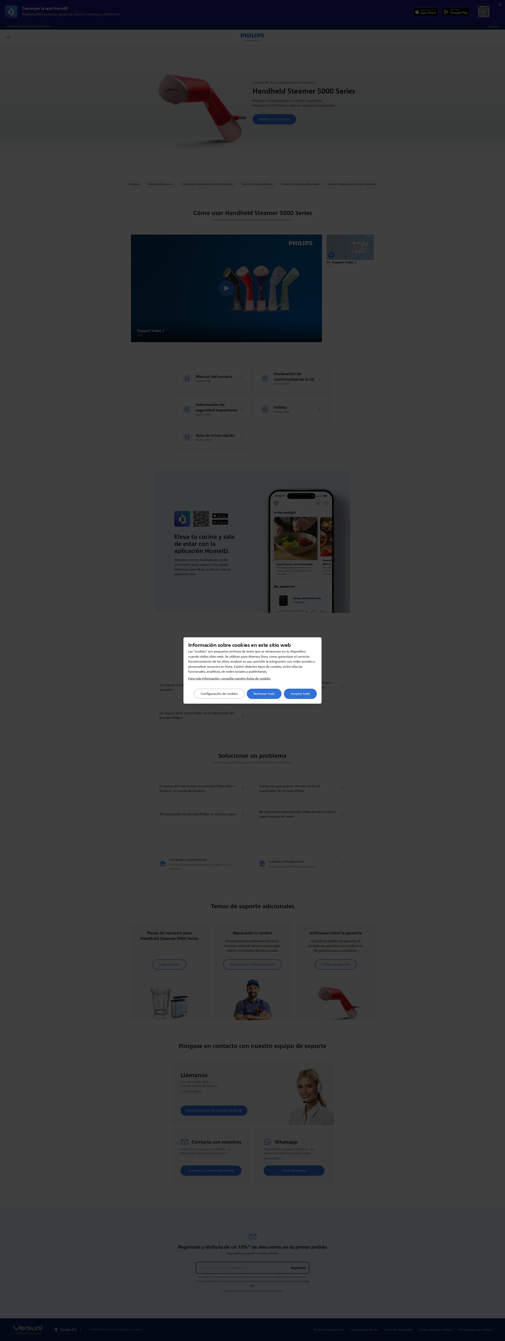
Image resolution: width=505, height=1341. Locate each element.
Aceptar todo (300, 693)
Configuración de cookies (219, 693)
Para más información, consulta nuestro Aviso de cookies (229, 678)
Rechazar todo (264, 693)
